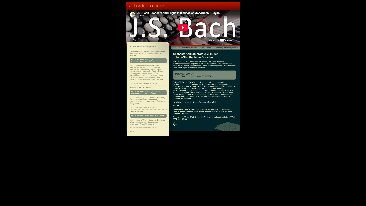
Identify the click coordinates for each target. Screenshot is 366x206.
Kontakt (235, 48)
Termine (194, 48)
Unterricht (227, 48)
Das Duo (176, 48)
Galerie (208, 48)
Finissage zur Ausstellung (148, 97)
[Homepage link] (183, 6)
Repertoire (185, 48)
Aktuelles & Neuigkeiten (144, 46)
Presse (201, 48)
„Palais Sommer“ (147, 119)
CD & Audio (217, 48)
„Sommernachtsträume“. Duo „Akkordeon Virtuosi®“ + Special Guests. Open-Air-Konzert (147, 67)
